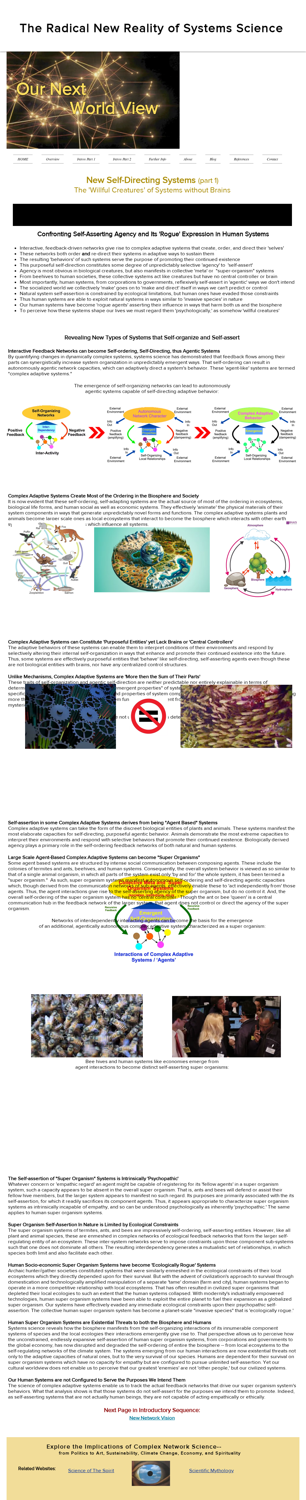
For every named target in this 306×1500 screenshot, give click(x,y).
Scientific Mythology (211, 1470)
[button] (86, 159)
